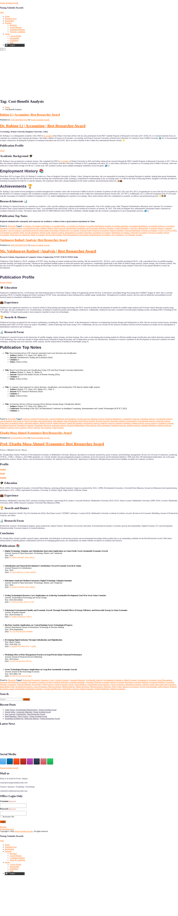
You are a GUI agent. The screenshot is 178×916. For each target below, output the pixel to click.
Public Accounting (38, 235)
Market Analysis (46, 423)
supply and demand (16, 689)
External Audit (85, 230)
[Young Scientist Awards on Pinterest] (43, 761)
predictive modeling (122, 423)
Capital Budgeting (121, 228)
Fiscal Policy (36, 685)
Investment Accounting (101, 233)
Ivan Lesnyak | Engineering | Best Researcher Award (25, 714)
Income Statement (32, 233)
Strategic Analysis (7, 428)
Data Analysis (18, 421)
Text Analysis (46, 428)
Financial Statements (132, 230)
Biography (12, 226)
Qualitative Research (8, 425)
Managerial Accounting (120, 233)
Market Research (59, 423)
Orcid (2, 151)
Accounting (48, 136)
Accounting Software (156, 226)
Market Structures (82, 687)
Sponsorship (14, 38)
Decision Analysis (102, 421)
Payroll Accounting (155, 233)
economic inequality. (77, 682)
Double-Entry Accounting (69, 230)
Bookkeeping (71, 228)
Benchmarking (70, 419)
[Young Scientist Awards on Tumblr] (37, 761)
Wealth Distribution (102, 689)
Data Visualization (71, 421)
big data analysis (83, 419)
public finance (163, 687)
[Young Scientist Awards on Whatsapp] (50, 761)
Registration (9, 21)
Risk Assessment (103, 425)
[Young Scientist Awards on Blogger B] (16, 761)
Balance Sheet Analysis (56, 228)
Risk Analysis (91, 425)
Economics (12, 685)
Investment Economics (24, 687)
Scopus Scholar (6, 282)
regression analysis (59, 425)
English (12, 45)
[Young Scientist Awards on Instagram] (30, 761)
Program (8, 23)
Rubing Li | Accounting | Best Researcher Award (30, 114)
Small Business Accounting (99, 235)
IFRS (22, 233)
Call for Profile (15, 36)
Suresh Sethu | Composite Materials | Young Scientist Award (28, 712)
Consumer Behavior (77, 680)
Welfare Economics (117, 689)
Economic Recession (125, 682)
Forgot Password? (7, 829)
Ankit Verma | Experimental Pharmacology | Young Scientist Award (30, 710)
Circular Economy (61, 680)
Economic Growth (45, 682)
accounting (27, 226)
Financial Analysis (163, 421)
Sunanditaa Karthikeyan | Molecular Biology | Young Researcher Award (32, 719)
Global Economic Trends (63, 685)
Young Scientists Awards (40, 120)
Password (7, 809)
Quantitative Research (42, 425)
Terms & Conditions (17, 32)
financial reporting (116, 230)
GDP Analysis (47, 685)
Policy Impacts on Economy (128, 687)
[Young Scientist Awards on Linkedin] (10, 761)
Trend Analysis (58, 428)
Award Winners (16, 27)
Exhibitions (14, 40)
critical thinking (6, 421)
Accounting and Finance (41, 226)
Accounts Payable (15, 228)
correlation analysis (147, 419)
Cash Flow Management (138, 228)
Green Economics (117, 685)
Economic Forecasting (28, 682)
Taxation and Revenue (52, 689)
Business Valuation (106, 228)
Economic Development (9, 682)
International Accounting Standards (78, 233)
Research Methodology (76, 425)
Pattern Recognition (74, 423)
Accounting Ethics (59, 226)
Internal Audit (45, 233)
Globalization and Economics (98, 685)
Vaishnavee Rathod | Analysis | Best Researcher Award (33, 240)
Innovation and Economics (165, 685)
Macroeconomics (54, 687)
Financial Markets (24, 685)
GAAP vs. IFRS (170, 230)
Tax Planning (130, 235)
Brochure (13, 25)
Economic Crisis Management (160, 680)
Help (11, 43)
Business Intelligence (113, 419)
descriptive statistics (117, 421)
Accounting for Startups (76, 226)
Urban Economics (87, 689)
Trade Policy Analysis (70, 689)
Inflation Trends (148, 685)
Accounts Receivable (31, 228)
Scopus (3, 469)
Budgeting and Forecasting (87, 228)
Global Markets (80, 685)
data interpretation (45, 421)
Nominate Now (11, 19)
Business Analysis (97, 419)
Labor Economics (40, 687)
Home (7, 16)
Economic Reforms (141, 682)
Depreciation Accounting (48, 230)
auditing (43, 228)
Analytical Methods (56, 419)
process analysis (151, 423)
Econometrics (131, 421)
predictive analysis (107, 423)
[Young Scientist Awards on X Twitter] (3, 761)
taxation (139, 235)
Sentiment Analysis (118, 425)
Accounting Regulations (138, 226)
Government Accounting (9, 233)
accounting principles (120, 226)
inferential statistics (31, 423)
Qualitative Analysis (165, 423)
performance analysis (91, 423)
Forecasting (4, 423)
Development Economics (113, 680)
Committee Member (17, 30)
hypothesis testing (16, 423)
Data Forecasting (30, 421)
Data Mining (58, 421)
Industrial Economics (133, 685)
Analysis (26, 419)
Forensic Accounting (149, 230)
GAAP (160, 230)
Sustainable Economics (34, 689)
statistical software (164, 425)
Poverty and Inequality (148, 687)
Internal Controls (57, 233)
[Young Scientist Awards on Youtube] (23, 761)
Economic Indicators (60, 682)
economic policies (109, 682)
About (7, 34)
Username (8, 801)
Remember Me (8, 817)
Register (3, 827)
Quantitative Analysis (25, 425)
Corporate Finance (156, 228)
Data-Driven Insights (87, 421)
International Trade (7, 687)
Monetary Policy (110, 687)
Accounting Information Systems (98, 226)
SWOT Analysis (33, 428)
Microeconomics (96, 687)
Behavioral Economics (31, 680)
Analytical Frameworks (39, 419)
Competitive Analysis (131, 419)
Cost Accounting (14, 230)
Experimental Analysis (146, 421)
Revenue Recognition (54, 235)
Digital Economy (130, 680)
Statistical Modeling (148, 425)
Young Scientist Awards (9, 3)
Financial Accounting (100, 230)
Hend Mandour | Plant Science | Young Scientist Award (26, 716)
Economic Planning (93, 682)
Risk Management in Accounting (75, 235)
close (2, 12)
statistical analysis (133, 425)
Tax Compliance (117, 235)
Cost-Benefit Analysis (29, 230)
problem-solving (137, 423)
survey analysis (20, 428)
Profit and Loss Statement (20, 235)
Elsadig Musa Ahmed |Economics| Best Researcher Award (36, 432)
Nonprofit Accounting (138, 233)
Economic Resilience (157, 682)
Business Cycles (47, 680)
